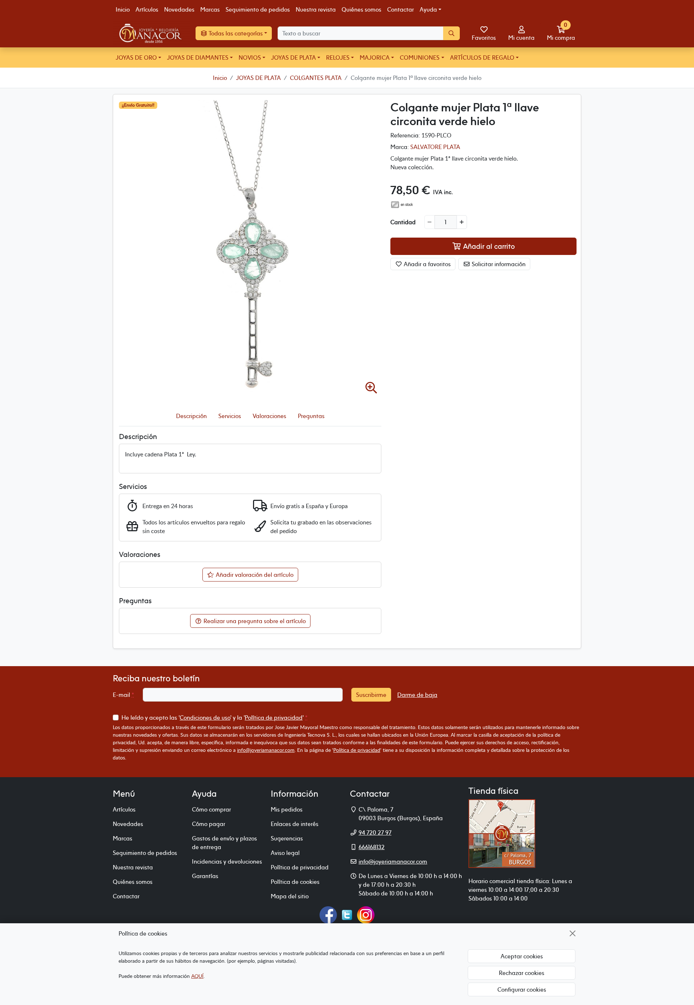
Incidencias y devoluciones (227, 861)
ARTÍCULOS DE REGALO (482, 57)
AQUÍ (197, 975)
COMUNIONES (420, 57)
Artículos (147, 9)
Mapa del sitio (290, 896)
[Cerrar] (572, 933)
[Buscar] (451, 33)
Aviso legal (285, 852)
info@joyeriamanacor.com (266, 749)
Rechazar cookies (521, 972)
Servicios (229, 416)
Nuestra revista (316, 9)
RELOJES (338, 57)
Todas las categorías (235, 33)
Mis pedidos (287, 809)
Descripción (191, 416)
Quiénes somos (361, 9)
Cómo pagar (208, 823)
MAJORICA (375, 57)
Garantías (205, 876)
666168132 (372, 847)
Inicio (123, 9)
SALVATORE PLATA (435, 147)
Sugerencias (287, 838)
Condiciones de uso (205, 717)
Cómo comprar (211, 809)
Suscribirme (371, 694)
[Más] (462, 222)
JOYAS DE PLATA (293, 57)
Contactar (400, 9)
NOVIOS (250, 57)
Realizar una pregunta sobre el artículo (254, 621)
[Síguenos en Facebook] (328, 914)
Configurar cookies (521, 989)
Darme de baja (417, 694)
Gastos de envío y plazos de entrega (224, 843)
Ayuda (428, 9)
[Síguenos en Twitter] (347, 914)
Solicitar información (498, 263)
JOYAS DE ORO (136, 57)
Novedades (179, 9)
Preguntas (311, 416)
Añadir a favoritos (426, 263)
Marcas (210, 9)
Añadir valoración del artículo (254, 574)
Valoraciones (269, 416)
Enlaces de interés (294, 823)
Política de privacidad (274, 717)
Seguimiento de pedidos (258, 9)
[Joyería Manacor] (151, 33)
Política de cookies (295, 881)
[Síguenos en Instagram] (365, 914)
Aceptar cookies (522, 956)
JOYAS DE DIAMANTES (197, 57)
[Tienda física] (501, 832)
